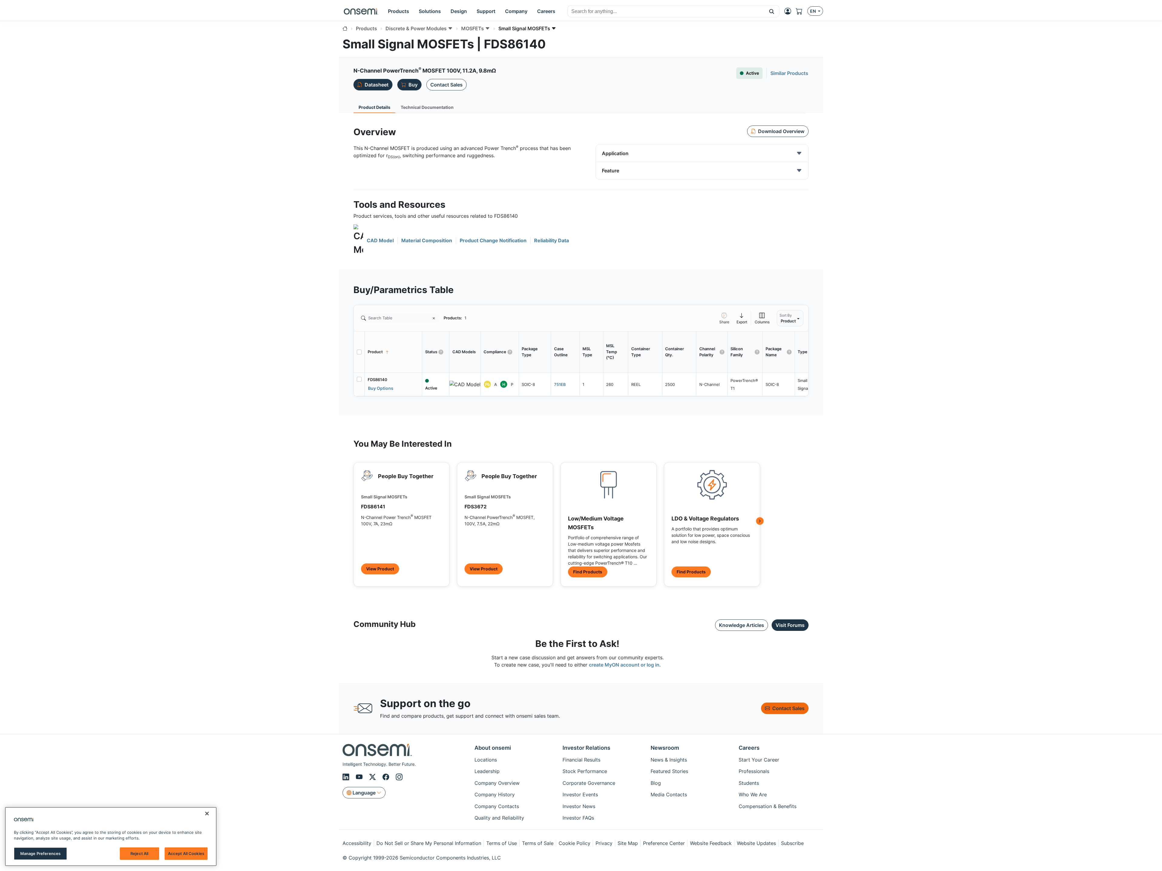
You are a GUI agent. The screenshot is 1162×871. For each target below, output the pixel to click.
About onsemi (492, 748)
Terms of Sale (537, 843)
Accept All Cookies (186, 853)
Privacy (604, 843)
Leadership (487, 771)
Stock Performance (585, 771)
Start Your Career (759, 760)
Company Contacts (496, 806)
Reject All (139, 853)
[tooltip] (742, 318)
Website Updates (756, 843)
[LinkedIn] (347, 777)
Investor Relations (586, 748)
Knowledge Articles (741, 625)
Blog (656, 783)
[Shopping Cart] (801, 11)
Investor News (579, 806)
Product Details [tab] (374, 107)
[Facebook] (386, 777)
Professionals (754, 771)
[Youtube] (360, 777)
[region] (111, 836)
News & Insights (669, 760)
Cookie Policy (574, 843)
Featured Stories (669, 771)
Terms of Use (501, 843)
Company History (494, 794)
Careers (749, 748)
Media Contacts (669, 794)
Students (749, 783)
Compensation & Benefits (767, 806)
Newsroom (665, 748)
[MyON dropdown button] (789, 11)
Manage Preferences (40, 853)
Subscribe (792, 843)
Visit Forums (790, 625)
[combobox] (666, 11)
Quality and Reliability (499, 818)
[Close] (207, 813)
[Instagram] (399, 777)
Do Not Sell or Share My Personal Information (428, 843)
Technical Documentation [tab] (427, 107)
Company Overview (497, 783)
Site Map (628, 843)
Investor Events (580, 794)
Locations (485, 760)
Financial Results (581, 760)
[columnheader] (393, 352)
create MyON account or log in (624, 665)
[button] (772, 11)
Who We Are (753, 794)
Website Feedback (711, 843)
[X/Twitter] (373, 777)
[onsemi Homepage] (361, 11)
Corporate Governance (589, 783)
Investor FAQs (578, 818)
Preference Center (664, 843)
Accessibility (357, 843)
